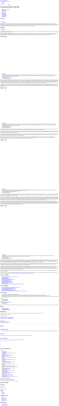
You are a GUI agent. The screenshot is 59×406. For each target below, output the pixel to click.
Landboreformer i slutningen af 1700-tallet (7, 282)
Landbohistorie (10, 317)
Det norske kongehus (3, 338)
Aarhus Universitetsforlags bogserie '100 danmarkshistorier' (19, 272)
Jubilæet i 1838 (4, 12)
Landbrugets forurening (4, 329)
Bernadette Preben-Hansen (10, 376)
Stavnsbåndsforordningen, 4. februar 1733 (7, 289)
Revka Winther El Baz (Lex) (8, 359)
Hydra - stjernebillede (4, 369)
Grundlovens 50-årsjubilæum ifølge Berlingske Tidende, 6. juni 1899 (10, 287)
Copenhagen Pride (4, 352)
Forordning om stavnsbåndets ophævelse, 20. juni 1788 (9, 288)
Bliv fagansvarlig (4, 399)
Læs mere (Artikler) (4, 15)
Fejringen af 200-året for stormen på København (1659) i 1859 (10, 276)
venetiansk (3, 365)
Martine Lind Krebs (6, 374)
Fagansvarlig (3, 317)
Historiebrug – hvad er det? (5, 277)
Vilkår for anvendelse (4, 404)
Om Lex (3, 397)
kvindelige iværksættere (5, 371)
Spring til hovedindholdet (3, 0)
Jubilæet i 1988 (4, 14)
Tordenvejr (2, 333)
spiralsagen (3, 373)
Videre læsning (4, 16)
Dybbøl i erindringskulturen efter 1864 (7, 278)
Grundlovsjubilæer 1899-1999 (6, 280)
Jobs (2, 398)
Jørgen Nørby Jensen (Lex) (7, 361)
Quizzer (3, 2)
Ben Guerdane (4, 358)
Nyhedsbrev (3, 3)
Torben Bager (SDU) (8, 372)
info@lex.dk (1, 387)
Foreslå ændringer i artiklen (5, 308)
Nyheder (3, 392)
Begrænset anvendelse (7, 78)
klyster (3, 367)
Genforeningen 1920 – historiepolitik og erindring (8, 279)
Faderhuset (3, 356)
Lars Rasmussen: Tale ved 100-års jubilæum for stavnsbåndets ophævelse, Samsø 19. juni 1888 (14, 290)
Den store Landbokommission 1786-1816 (7, 281)
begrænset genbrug (4, 303)
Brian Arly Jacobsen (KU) (9, 357)
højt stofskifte (3, 354)
